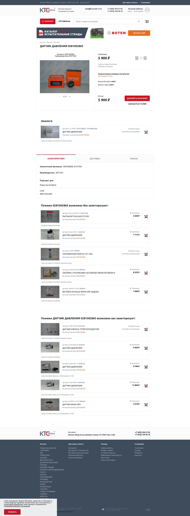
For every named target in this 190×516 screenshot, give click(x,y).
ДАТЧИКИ (43, 458)
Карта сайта (105, 458)
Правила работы (107, 448)
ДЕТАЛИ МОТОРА (46, 460)
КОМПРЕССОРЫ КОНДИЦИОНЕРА (52, 470)
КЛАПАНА (43, 465)
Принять (12, 512)
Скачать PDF (139, 33)
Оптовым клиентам (108, 453)
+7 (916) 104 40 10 (114, 11)
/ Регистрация (110, 460)
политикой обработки (13, 504)
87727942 (110, 76)
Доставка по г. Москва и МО (78, 450)
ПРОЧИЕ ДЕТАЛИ (46, 482)
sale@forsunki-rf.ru (93, 9)
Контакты (138, 455)
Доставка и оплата (130, 2)
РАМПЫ (42, 484)
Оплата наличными (75, 458)
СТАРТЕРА (43, 489)
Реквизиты (139, 453)
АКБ (41, 453)
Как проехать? (85, 2)
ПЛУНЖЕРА (44, 479)
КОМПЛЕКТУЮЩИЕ (47, 467)
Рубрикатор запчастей (48, 448)
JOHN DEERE (44, 450)
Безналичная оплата (75, 455)
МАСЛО (43, 472)
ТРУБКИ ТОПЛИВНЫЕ (47, 491)
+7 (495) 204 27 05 (114, 9)
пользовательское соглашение (17, 506)
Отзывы (138, 450)
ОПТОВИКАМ (64, 21)
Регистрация (138, 11)
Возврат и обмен (107, 450)
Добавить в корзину (137, 98)
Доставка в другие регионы (78, 453)
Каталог (42, 42)
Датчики (49, 42)
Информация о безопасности (111, 455)
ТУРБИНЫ (43, 494)
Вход (130, 11)
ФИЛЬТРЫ (44, 496)
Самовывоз (72, 448)
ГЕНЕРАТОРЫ (44, 455)
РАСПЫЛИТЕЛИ (45, 487)
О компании (145, 2)
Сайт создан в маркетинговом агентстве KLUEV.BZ (117, 509)
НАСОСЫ (43, 474)
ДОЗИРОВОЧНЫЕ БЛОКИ (49, 462)
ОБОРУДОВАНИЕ (46, 477)
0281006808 (102, 76)
